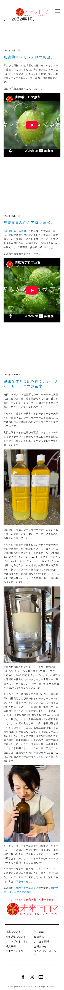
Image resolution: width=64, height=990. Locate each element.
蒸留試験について (16, 936)
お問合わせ (40, 946)
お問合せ (18, 881)
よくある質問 (41, 941)
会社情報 (39, 936)
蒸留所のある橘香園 (15, 230)
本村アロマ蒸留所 (26, 888)
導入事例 (11, 946)
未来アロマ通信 (14, 951)
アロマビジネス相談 (17, 941)
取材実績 (39, 931)
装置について (13, 931)
